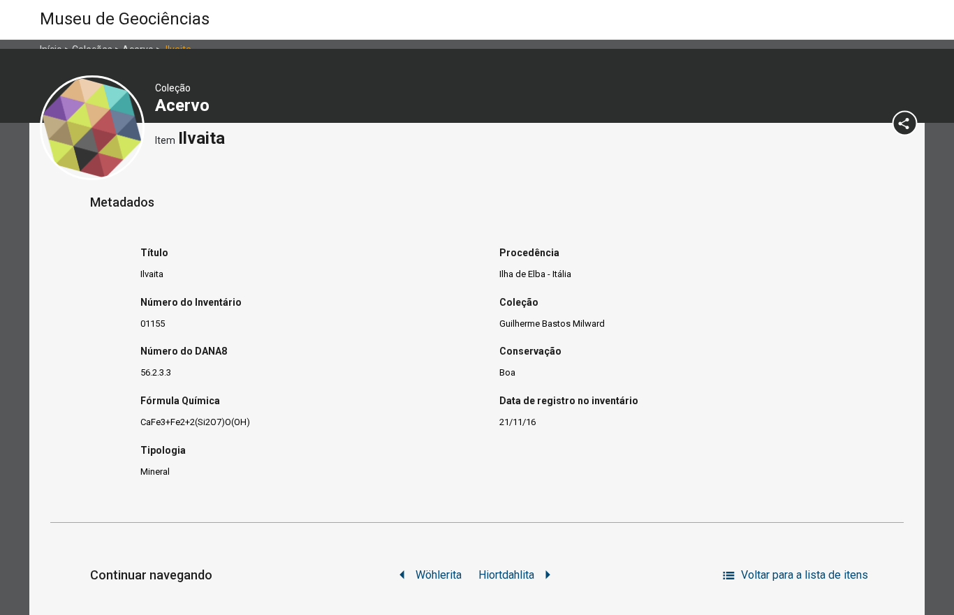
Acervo (184, 105)
